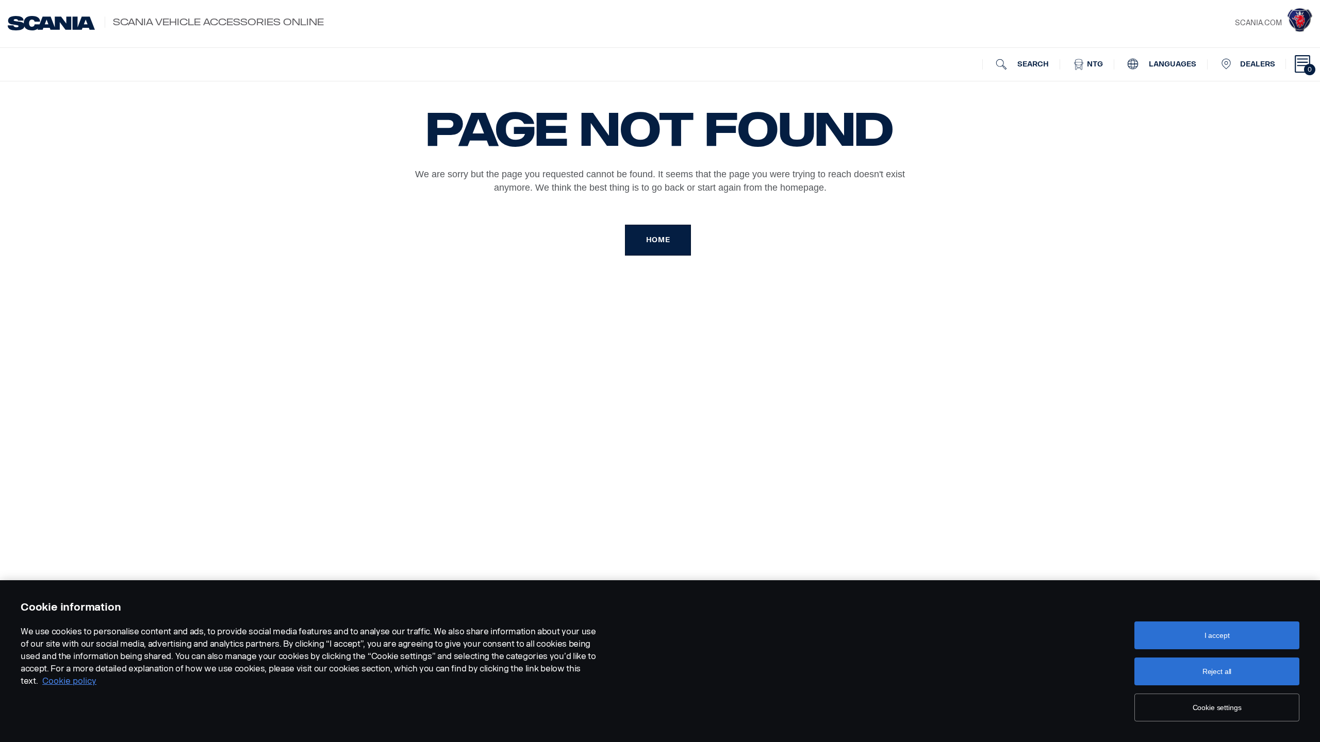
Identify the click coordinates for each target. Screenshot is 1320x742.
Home (658, 239)
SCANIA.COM (1258, 23)
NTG (1094, 64)
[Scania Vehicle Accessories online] (51, 23)
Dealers (1257, 64)
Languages (1171, 64)
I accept (1217, 635)
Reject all (1217, 671)
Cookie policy (69, 681)
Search (1032, 64)
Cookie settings (1217, 707)
